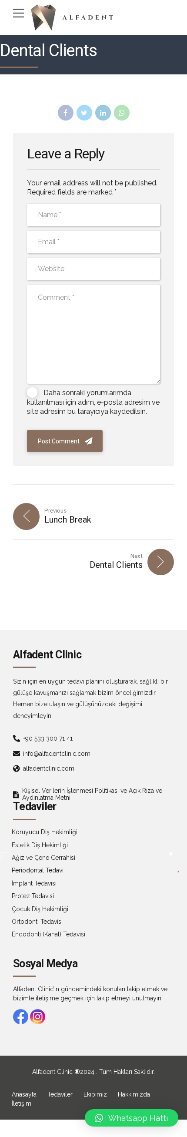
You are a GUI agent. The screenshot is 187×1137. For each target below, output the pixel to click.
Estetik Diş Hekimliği (40, 845)
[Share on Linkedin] (103, 113)
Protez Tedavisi (33, 895)
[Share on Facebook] (65, 113)
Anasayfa (24, 1094)
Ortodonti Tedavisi (37, 921)
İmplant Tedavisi (34, 883)
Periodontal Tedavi (37, 870)
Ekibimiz (95, 1094)
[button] (131, 1118)
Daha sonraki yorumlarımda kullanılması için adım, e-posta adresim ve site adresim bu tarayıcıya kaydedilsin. (93, 402)
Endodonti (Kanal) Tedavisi (48, 934)
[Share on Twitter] (84, 113)
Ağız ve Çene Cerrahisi (43, 857)
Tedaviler (60, 1094)
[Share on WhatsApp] (122, 113)
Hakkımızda (134, 1094)
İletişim (21, 1103)
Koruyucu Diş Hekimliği (44, 831)
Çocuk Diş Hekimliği (40, 909)
